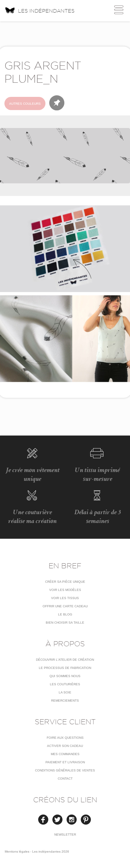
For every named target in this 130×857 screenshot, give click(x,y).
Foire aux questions (65, 737)
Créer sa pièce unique (65, 581)
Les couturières (65, 684)
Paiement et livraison (65, 762)
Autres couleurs (25, 103)
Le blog (65, 614)
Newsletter (65, 834)
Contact (65, 778)
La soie (65, 692)
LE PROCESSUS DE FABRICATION (65, 668)
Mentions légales (17, 851)
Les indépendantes (46, 11)
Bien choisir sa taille (65, 622)
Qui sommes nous (65, 676)
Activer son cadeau (65, 746)
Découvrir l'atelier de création (65, 659)
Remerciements (65, 700)
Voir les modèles (65, 590)
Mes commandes (65, 754)
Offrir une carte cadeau (65, 606)
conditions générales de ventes (65, 770)
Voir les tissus (65, 598)
